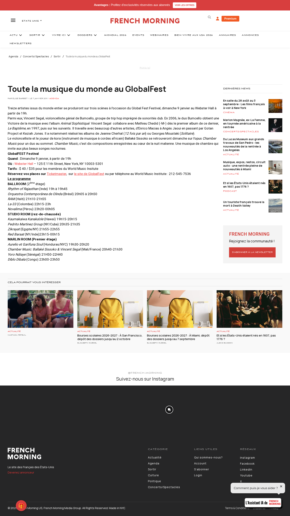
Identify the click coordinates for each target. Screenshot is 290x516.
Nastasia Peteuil (17, 335)
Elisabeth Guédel (87, 343)
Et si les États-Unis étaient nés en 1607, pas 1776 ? (244, 184)
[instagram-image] (24, 409)
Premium (230, 18)
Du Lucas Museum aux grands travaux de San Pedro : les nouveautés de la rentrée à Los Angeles (243, 144)
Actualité (231, 154)
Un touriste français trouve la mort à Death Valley (243, 203)
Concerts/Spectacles (36, 56)
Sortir (57, 56)
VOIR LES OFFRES (184, 5)
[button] (209, 17)
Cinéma (229, 112)
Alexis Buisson (225, 343)
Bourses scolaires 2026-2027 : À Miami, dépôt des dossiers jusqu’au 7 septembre (178, 337)
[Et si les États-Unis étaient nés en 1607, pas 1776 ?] (249, 309)
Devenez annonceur (21, 472)
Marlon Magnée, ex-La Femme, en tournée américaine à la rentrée (244, 123)
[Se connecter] (217, 19)
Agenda (13, 56)
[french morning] (145, 21)
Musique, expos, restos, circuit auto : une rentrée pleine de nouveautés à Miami (244, 165)
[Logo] (75, 453)
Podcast (230, 191)
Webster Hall (23, 164)
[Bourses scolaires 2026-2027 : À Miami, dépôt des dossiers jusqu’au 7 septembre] (180, 309)
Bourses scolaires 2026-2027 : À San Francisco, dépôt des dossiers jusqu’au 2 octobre (109, 337)
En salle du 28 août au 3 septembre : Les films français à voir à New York (244, 104)
